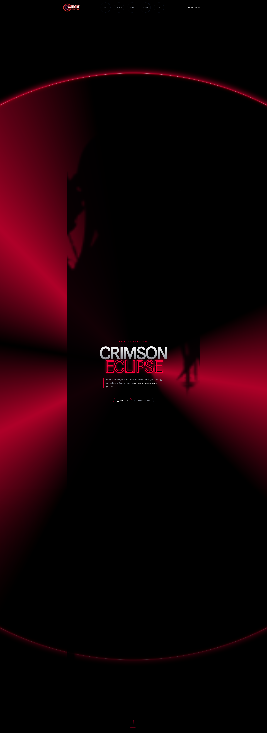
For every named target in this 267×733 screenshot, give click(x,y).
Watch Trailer (144, 401)
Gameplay (122, 400)
